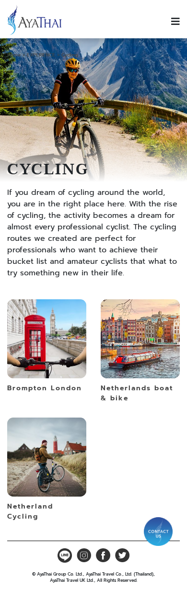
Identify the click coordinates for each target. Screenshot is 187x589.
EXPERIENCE (41, 54)
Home (14, 54)
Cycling (69, 54)
